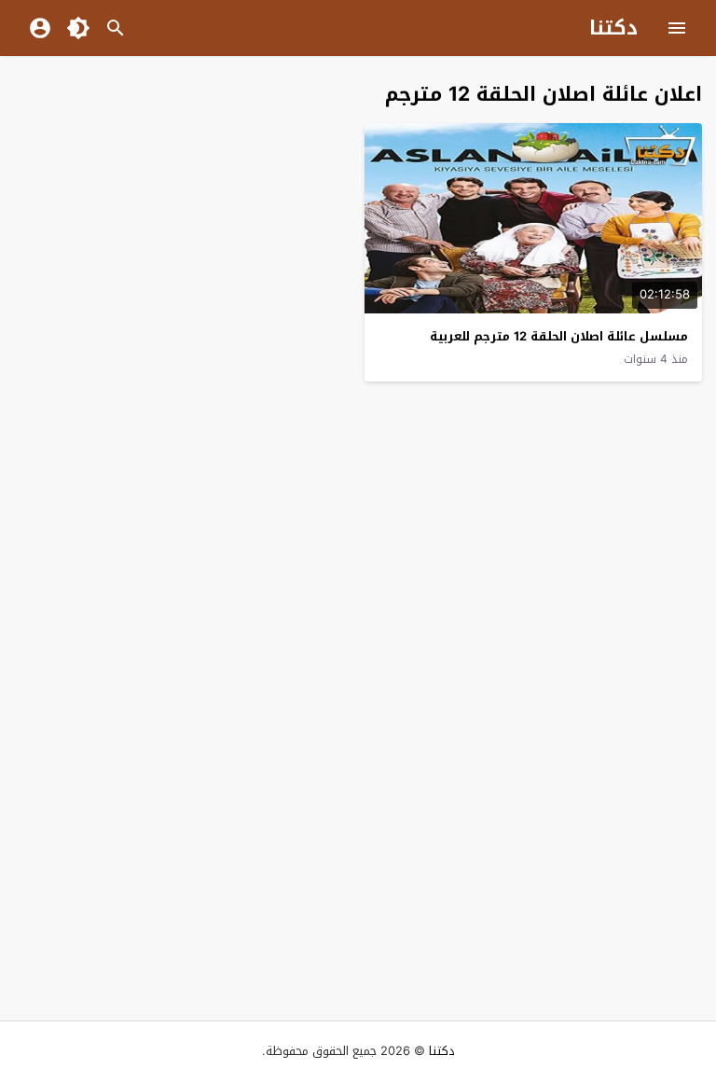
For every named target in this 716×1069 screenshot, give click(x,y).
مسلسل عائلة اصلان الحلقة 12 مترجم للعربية (559, 336)
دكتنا (613, 28)
